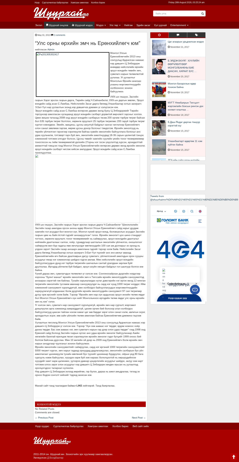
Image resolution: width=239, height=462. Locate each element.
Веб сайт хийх (141, 426)
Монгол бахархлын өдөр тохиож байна (182, 85)
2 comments (59, 35)
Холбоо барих (98, 2)
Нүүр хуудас (42, 426)
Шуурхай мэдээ (83, 25)
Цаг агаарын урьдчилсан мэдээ (186, 41)
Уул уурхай (160, 25)
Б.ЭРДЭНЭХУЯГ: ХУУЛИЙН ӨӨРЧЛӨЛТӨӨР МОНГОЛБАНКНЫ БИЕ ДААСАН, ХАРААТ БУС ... (183, 66)
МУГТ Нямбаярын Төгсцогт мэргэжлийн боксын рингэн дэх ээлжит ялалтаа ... (185, 106)
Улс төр (114, 25)
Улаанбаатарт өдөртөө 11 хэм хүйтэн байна (185, 143)
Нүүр (37, 2)
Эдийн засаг (143, 25)
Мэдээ (100, 25)
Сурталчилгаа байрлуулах (55, 2)
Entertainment (178, 25)
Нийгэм (128, 25)
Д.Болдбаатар (55, 457)
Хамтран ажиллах (80, 2)
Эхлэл (38, 25)
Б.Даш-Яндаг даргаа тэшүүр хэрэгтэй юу (184, 124)
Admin (50, 49)
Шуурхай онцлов (58, 25)
